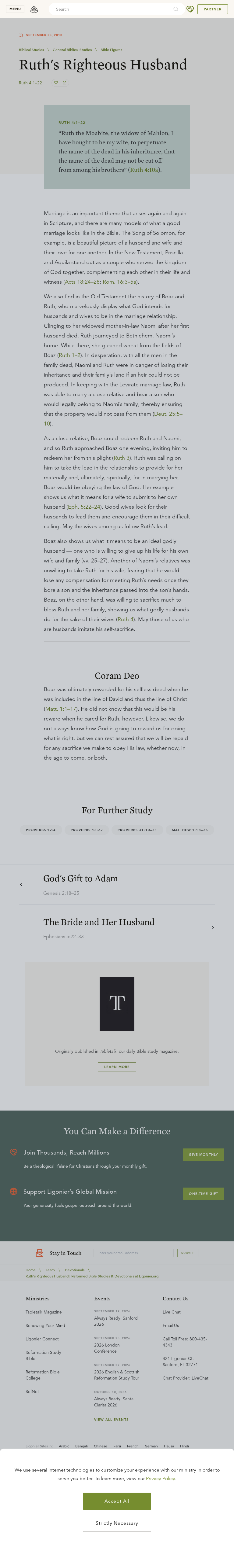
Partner (213, 9)
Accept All (117, 1501)
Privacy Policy (160, 1479)
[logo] (34, 9)
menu (15, 9)
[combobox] (109, 9)
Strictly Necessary (117, 1523)
